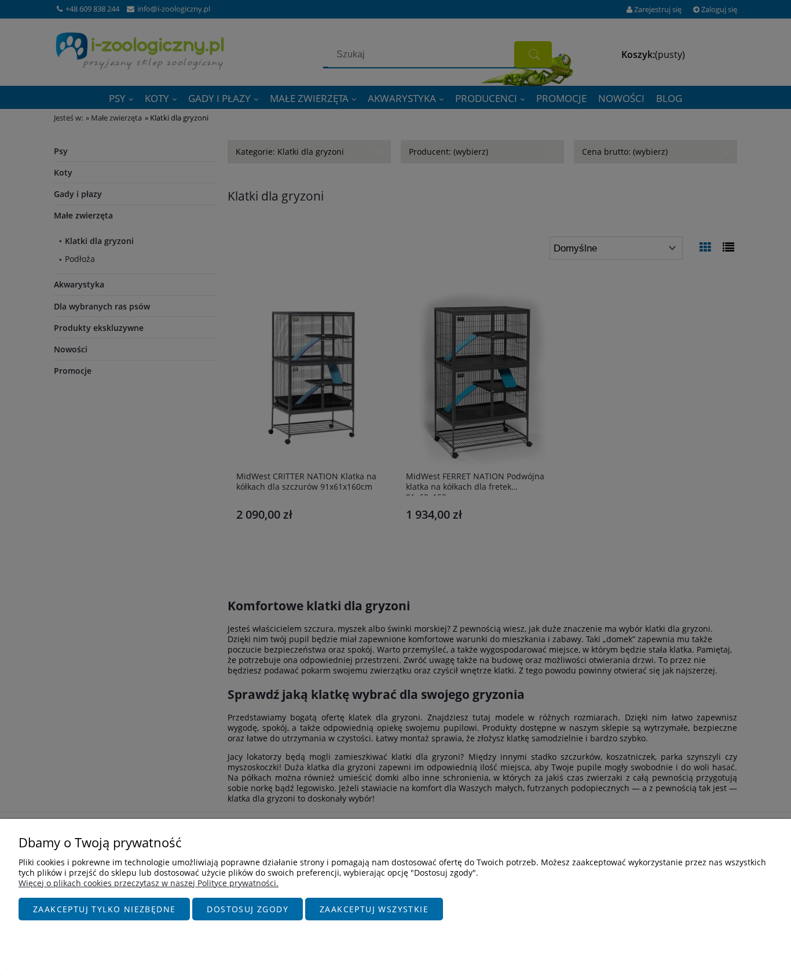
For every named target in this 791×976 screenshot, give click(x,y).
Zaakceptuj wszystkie (374, 909)
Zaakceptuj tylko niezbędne (104, 909)
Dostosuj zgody (247, 909)
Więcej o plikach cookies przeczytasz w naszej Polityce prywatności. (149, 882)
